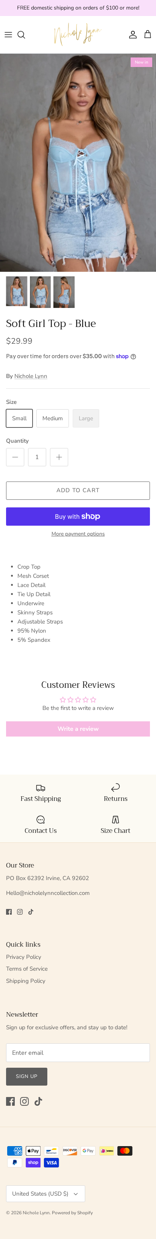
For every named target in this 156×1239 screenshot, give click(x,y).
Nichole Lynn (30, 376)
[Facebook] (9, 912)
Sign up (26, 1076)
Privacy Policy (23, 957)
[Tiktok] (31, 912)
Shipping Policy (25, 981)
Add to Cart (78, 490)
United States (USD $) (40, 1194)
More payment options (78, 534)
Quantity (17, 441)
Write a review (78, 729)
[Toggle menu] (8, 34)
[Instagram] (20, 912)
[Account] (131, 34)
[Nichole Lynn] (78, 34)
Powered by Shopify (72, 1213)
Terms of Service (27, 969)
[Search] (25, 34)
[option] (78, 163)
